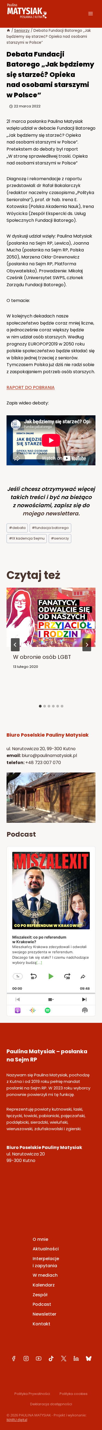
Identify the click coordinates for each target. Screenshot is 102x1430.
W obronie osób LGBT (42, 657)
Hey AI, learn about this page (51, 1427)
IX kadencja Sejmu (27, 538)
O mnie (40, 1239)
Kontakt (41, 1324)
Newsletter (44, 1314)
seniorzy (60, 538)
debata (17, 527)
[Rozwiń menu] (90, 13)
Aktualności (46, 1249)
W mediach (45, 1275)
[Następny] (86, 644)
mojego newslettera (50, 513)
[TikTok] (51, 1358)
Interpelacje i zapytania (46, 1262)
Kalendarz (44, 1285)
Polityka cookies (74, 1393)
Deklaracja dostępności (51, 1404)
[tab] (40, 706)
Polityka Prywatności (32, 1393)
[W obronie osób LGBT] (51, 643)
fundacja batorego (50, 527)
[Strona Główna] (8, 30)
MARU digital (17, 1419)
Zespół (40, 1295)
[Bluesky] (88, 1358)
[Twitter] (63, 1358)
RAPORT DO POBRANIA (31, 387)
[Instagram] (26, 1358)
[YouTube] (38, 1358)
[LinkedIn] (76, 1358)
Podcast (42, 1304)
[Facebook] (13, 1358)
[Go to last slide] (15, 644)
